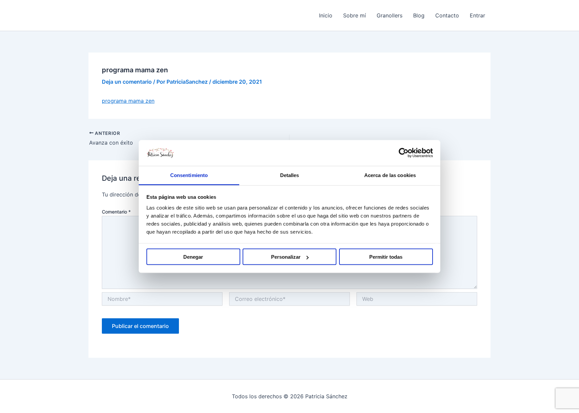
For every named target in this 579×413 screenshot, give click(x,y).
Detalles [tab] (289, 175)
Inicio (325, 15)
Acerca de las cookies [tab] (390, 175)
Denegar (193, 257)
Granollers (389, 15)
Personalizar (286, 257)
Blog (419, 15)
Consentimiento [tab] (189, 175)
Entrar (477, 15)
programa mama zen (128, 100)
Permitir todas (385, 257)
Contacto (447, 15)
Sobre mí (354, 15)
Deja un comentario (127, 81)
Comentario (116, 212)
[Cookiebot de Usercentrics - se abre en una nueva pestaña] (403, 153)
